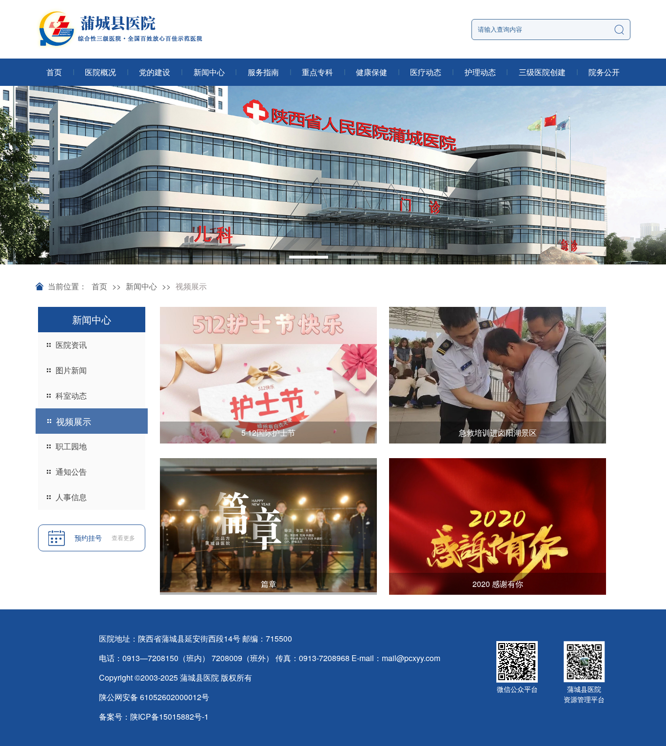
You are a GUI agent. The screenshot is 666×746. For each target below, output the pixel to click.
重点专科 (317, 72)
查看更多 (123, 537)
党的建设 (154, 72)
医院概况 (100, 72)
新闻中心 (209, 72)
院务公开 (604, 72)
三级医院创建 (542, 72)
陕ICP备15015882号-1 (169, 716)
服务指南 (263, 72)
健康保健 (371, 72)
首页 (54, 72)
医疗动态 (425, 72)
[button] (308, 257)
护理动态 (480, 72)
